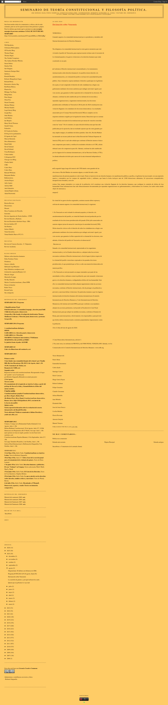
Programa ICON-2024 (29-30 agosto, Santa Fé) (22, 574)
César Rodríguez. (9, 152)
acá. (24, 502)
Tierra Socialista (9, 232)
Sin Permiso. (8, 226)
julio (10, 586)
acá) (12, 435)
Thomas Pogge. (9, 53)
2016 (8, 629)
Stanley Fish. (8, 66)
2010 (8, 647)
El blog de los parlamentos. (12, 134)
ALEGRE (24, 342)
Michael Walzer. (9, 105)
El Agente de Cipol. (10, 136)
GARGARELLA (9, 333)
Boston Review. (9, 203)
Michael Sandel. (9, 107)
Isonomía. (7, 214)
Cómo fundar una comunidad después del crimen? (20, 361)
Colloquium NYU (9, 157)
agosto (11, 568)
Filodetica (7, 261)
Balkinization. (8, 178)
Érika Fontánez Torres (11, 259)
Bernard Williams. (10, 173)
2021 (8, 614)
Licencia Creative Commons (28, 668)
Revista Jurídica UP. (10, 224)
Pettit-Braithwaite (10, 309)
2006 (8, 658)
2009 (8, 649)
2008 (8, 652)
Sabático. (7, 74)
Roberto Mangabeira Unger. (13, 79)
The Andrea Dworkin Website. (13, 61)
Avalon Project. (9, 180)
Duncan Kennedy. (9, 139)
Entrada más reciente (59, 442)
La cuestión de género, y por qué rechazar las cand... (24, 580)
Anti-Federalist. (9, 188)
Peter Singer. (8, 97)
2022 (8, 611)
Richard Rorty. (8, 82)
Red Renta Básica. (10, 87)
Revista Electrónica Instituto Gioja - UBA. (17, 221)
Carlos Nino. (8, 167)
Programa (20, 302)
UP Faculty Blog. (9, 50)
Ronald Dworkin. (9, 76)
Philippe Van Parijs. (10, 92)
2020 (8, 617)
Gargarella (8, 314)
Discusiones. (8, 206)
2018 (8, 623)
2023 (8, 608)
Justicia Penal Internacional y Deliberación (17, 444)
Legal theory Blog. (10, 110)
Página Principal (109, 442)
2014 (8, 635)
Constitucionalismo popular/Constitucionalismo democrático (24, 393)
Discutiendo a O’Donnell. (31, 483)
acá (29, 349)
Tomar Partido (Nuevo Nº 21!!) (13, 234)
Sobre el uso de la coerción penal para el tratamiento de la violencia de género (24, 458)
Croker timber (8, 154)
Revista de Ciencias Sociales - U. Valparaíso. (18, 244)
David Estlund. (9, 149)
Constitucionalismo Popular (13, 437)
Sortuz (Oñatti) (9, 229)
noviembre (12, 559)
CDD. (6, 165)
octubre (11, 562)
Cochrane (14, 316)
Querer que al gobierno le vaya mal (19, 583)
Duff (43, 309)
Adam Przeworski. (10, 193)
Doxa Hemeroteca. (10, 141)
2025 (8, 551)
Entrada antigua (159, 442)
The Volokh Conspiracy (11, 58)
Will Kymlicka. (9, 45)
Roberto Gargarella (11, 679)
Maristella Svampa (10, 277)
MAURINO (8, 337)
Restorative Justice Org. (11, 84)
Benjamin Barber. (9, 175)
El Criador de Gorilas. (11, 131)
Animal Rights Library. (11, 191)
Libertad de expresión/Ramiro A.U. (15, 272)
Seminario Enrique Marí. (12, 71)
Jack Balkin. (8, 118)
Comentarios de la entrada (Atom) (71, 446)
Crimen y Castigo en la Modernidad (15, 424)
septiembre (12, 565)
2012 (8, 641)
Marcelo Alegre (9, 274)
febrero (11, 601)
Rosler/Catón (8, 290)
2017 (8, 626)
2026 (8, 548)
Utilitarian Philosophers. (12, 48)
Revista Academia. (10, 247)
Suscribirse (8, 514)
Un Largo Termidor (10, 442)
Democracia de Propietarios (12, 430)
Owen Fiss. (7, 100)
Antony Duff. (8, 186)
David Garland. (9, 147)
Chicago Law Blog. (10, 160)
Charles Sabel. (8, 162)
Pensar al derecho (9, 285)
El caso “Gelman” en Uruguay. (14, 467)
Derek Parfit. (8, 144)
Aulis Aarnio (8, 183)
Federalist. (7, 128)
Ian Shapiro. (8, 121)
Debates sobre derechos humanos (14, 256)
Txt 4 (11, 469)
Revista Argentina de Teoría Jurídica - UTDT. (18, 216)
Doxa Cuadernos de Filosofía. (13, 211)
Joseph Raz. (8, 113)
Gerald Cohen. (8, 126)
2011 (8, 644)
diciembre (12, 556)
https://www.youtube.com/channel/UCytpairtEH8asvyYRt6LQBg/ (24, 36)
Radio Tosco (8, 287)
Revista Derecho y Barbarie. (13, 219)
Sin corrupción (9, 293)
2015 (8, 632)
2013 (8, 638)
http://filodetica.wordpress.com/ (14, 269)
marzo (11, 598)
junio (10, 589)
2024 (8, 554)
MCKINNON (8, 340)
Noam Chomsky (9, 102)
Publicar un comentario (60, 438)
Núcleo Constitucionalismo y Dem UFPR (17, 282)
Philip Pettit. (8, 95)
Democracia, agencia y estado (14, 485)
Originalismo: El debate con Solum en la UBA (22, 571)
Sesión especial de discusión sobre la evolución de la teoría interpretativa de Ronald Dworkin (23, 408)
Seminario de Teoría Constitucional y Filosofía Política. (83, 10)
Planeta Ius (7, 89)
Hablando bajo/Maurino (11, 267)
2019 (8, 620)
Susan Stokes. (8, 63)
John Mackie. (8, 115)
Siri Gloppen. (8, 68)
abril (10, 595)
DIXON (6, 330)
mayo (10, 592)
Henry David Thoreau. (11, 123)
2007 (8, 655)
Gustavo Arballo (9, 264)
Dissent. (6, 208)
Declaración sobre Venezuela (17, 577)
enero (10, 604)
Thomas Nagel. (9, 55)
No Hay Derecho (9, 280)
